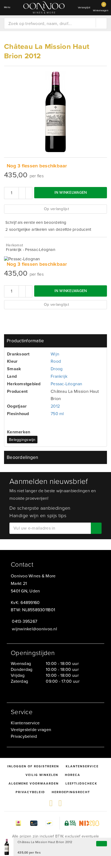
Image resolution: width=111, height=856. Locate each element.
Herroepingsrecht (71, 792)
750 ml (57, 414)
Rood (56, 361)
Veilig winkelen (42, 775)
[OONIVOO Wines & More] (44, 7)
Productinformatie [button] (25, 340)
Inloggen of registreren (33, 766)
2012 (55, 406)
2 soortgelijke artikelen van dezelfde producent (48, 229)
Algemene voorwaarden (34, 783)
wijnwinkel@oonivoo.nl (34, 629)
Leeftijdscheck (81, 783)
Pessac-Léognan (66, 384)
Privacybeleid (24, 736)
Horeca (72, 775)
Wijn (55, 354)
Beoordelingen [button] (22, 457)
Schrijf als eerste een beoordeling (35, 222)
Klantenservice (25, 723)
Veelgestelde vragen (31, 729)
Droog (57, 369)
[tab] (55, 340)
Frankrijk (59, 376)
